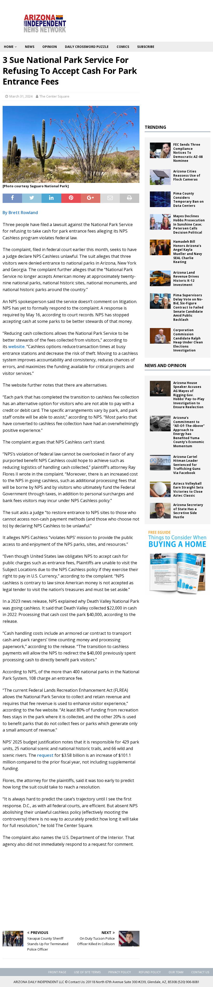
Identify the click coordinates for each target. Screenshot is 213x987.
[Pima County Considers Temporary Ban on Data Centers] (160, 199)
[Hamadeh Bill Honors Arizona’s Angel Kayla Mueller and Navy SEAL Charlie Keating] (160, 247)
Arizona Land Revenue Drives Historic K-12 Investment (186, 278)
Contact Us (200, 972)
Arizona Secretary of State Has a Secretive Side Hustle (188, 511)
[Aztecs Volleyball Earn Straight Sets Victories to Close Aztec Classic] (160, 489)
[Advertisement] (71, 889)
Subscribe (145, 46)
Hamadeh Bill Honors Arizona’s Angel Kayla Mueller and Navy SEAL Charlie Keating (187, 251)
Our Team (176, 972)
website (16, 346)
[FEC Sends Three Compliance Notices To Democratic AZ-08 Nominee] (160, 150)
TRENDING (155, 127)
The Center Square (54, 96)
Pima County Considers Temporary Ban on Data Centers (188, 199)
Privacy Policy (119, 972)
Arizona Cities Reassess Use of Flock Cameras (186, 175)
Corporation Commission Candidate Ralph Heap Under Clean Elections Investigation (188, 340)
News (29, 46)
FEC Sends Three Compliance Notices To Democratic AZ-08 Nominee (188, 152)
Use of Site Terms (87, 972)
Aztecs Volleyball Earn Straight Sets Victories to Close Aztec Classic (188, 489)
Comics (123, 46)
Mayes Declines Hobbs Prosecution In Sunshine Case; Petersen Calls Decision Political (189, 224)
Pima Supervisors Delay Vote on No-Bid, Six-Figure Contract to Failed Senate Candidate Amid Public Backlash (188, 307)
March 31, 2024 (20, 96)
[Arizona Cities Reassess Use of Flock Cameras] (160, 177)
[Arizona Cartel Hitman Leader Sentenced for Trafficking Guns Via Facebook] (160, 462)
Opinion (49, 46)
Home (9, 46)
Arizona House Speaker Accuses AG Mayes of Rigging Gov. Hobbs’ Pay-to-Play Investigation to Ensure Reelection (188, 395)
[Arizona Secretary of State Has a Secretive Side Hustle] (160, 510)
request (45, 755)
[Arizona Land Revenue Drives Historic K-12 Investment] (160, 278)
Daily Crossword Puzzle (87, 46)
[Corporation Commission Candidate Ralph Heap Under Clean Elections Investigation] (160, 336)
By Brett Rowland (20, 212)
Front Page (57, 972)
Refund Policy (150, 972)
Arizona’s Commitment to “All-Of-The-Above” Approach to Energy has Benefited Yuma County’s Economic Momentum (188, 431)
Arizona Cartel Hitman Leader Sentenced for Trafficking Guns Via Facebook (187, 464)
